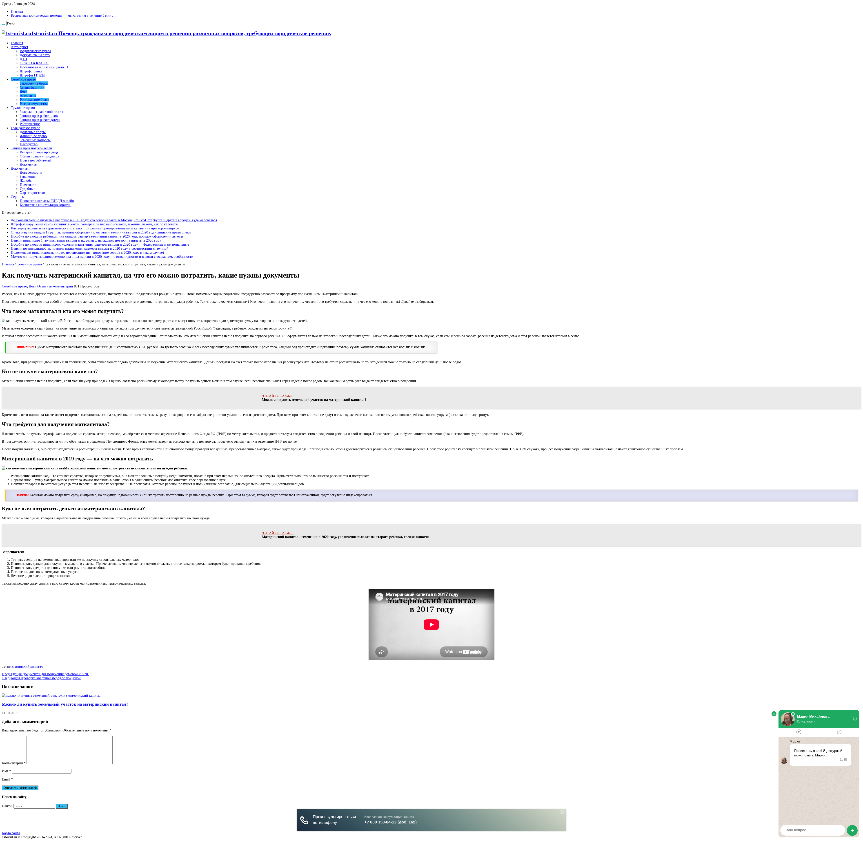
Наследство (29, 144)
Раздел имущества (34, 103)
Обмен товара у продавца (39, 156)
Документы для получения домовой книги (45, 674)
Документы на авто (35, 55)
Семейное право (23, 79)
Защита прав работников (39, 116)
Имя (6, 771)
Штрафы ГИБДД (32, 75)
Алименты (28, 95)
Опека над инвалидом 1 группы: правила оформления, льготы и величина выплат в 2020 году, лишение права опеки (101, 232)
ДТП (23, 59)
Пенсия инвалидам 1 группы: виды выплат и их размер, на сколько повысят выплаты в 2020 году (86, 240)
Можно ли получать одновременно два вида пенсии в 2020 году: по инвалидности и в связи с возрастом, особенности (102, 256)
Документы (29, 164)
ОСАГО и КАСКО (34, 63)
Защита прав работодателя (40, 120)
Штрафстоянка (31, 71)
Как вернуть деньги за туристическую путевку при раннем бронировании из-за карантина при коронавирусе (95, 228)
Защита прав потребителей (31, 148)
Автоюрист (19, 47)
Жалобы (26, 180)
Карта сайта (11, 833)
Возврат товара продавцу (39, 152)
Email (7, 779)
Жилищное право (33, 136)
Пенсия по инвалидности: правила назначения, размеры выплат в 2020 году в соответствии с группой (90, 248)
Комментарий (14, 763)
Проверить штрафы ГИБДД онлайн (47, 201)
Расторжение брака (34, 99)
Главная (17, 11)
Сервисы (17, 197)
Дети (23, 91)
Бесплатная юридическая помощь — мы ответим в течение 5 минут (63, 15)
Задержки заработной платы (41, 112)
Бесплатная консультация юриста (45, 205)
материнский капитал (26, 666)
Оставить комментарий (55, 286)
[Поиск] (3, 24)
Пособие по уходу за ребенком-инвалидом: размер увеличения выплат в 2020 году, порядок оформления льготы (97, 236)
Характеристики (32, 193)
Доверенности (31, 172)
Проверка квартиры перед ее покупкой (41, 678)
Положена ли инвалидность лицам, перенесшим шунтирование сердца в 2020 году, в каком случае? (87, 252)
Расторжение (30, 124)
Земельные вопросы (35, 140)
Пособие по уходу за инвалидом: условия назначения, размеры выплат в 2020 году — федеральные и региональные (100, 244)
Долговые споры (33, 132)
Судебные (27, 189)
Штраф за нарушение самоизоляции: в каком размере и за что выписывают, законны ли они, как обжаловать (94, 224)
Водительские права (35, 51)
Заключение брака (34, 83)
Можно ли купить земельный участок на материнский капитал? (65, 704)
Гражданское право (25, 128)
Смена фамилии (32, 87)
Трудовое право (23, 108)
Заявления (28, 176)
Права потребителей (35, 160)
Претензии (28, 184)
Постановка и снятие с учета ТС (44, 67)
